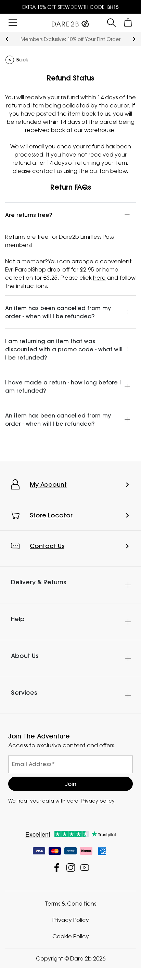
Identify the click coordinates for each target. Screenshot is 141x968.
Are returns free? (28, 214)
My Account (48, 484)
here (99, 277)
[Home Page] (70, 22)
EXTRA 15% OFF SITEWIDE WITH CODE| (70, 7)
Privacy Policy (70, 919)
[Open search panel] (111, 22)
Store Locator (51, 515)
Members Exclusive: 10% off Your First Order (70, 39)
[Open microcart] (128, 22)
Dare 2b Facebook (56, 867)
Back (22, 60)
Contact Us (47, 546)
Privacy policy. (98, 801)
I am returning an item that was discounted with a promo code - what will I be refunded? (64, 349)
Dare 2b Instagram (70, 867)
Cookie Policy (70, 936)
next (134, 39)
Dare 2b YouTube (84, 867)
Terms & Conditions (70, 903)
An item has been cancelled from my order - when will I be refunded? (58, 312)
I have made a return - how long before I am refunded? (63, 386)
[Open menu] (13, 22)
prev (7, 39)
